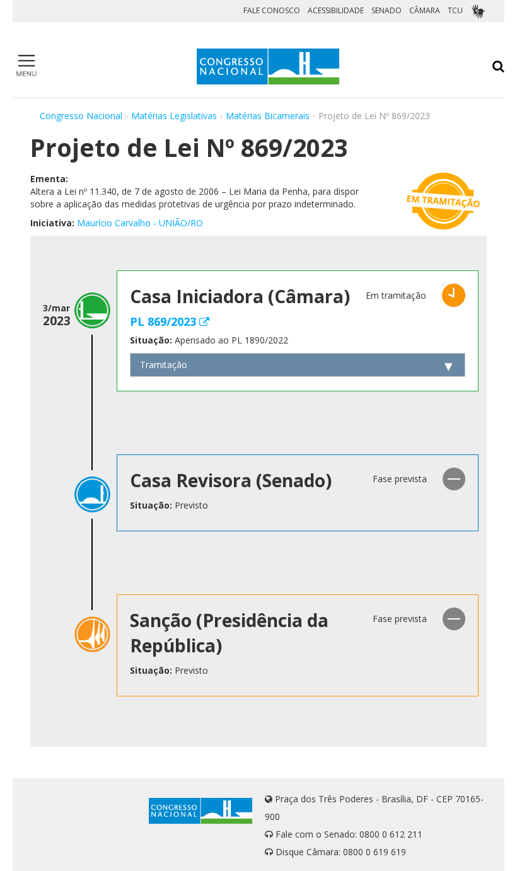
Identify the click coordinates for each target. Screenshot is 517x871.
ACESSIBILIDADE (336, 10)
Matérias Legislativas (174, 116)
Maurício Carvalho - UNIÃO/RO (140, 223)
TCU (455, 10)
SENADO (386, 10)
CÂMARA (424, 10)
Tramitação (163, 365)
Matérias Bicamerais (268, 116)
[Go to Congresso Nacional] (268, 66)
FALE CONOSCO (271, 10)
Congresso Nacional (81, 116)
